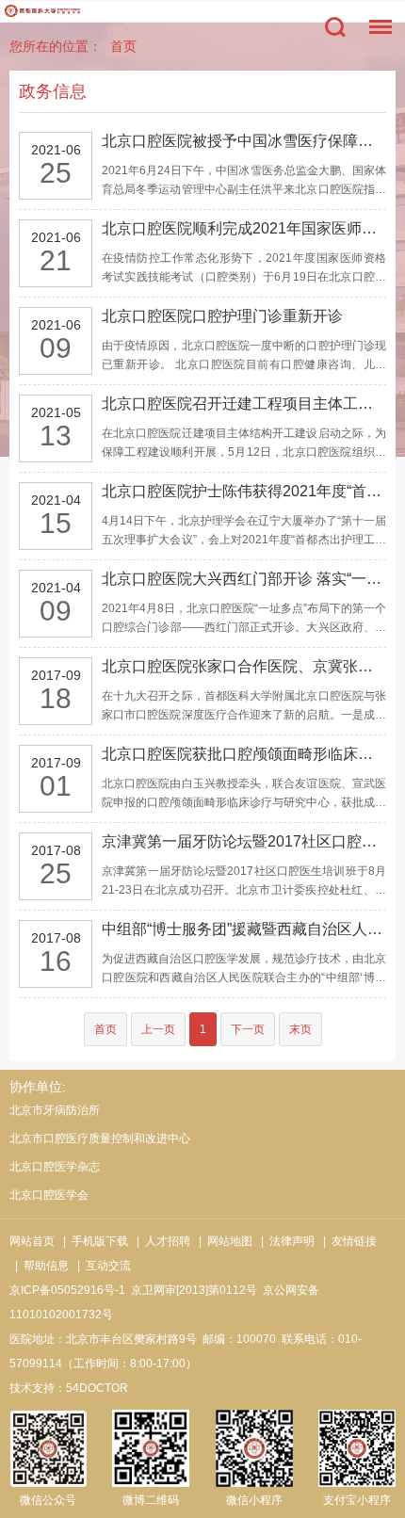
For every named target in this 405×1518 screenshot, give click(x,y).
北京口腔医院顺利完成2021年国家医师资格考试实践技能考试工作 (244, 228)
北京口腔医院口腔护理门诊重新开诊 (222, 316)
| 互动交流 (101, 1265)
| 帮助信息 (39, 1265)
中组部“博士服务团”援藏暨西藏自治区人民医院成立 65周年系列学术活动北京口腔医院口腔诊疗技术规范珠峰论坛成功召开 (244, 929)
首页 (123, 47)
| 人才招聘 (160, 1241)
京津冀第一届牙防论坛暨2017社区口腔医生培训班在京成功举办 (244, 841)
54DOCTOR (97, 1388)
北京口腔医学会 (49, 1195)
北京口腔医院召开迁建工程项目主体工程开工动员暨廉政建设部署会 (244, 404)
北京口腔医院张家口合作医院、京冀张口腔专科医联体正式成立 (244, 666)
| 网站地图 (222, 1241)
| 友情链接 (347, 1241)
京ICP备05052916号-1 (67, 1290)
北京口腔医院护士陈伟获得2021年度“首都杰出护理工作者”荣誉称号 (244, 491)
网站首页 (32, 1241)
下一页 (248, 1029)
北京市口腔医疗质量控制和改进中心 (99, 1138)
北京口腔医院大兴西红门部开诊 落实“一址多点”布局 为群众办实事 (244, 579)
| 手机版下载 (92, 1241)
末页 (300, 1029)
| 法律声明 (285, 1241)
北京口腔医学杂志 (54, 1166)
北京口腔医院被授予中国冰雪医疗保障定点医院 (244, 141)
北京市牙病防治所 (54, 1110)
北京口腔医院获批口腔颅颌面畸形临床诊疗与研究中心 (244, 754)
